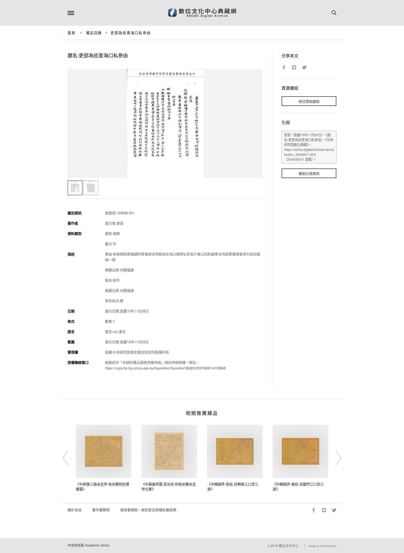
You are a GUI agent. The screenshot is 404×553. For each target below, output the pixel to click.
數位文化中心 (289, 545)
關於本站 (75, 509)
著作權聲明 (101, 509)
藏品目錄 (94, 32)
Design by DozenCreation (322, 546)
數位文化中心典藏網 (202, 12)
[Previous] (69, 458)
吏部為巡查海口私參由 (131, 32)
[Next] (334, 458)
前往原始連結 (309, 101)
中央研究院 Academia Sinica (88, 545)
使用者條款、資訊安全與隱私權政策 (148, 509)
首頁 (72, 32)
